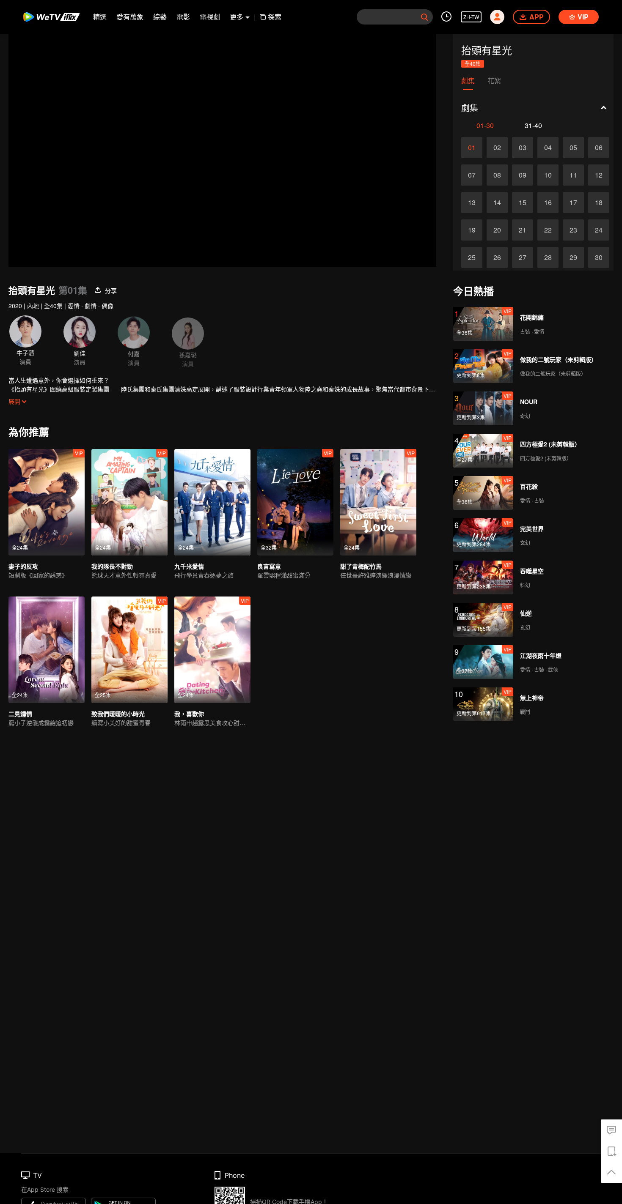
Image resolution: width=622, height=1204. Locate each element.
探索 (274, 17)
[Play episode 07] (471, 175)
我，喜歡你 (189, 713)
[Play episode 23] (573, 230)
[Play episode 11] (573, 175)
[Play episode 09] (522, 175)
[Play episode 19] (471, 230)
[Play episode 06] (598, 147)
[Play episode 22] (548, 230)
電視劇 (210, 17)
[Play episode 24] (598, 230)
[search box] (424, 17)
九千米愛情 (189, 566)
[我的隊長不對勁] (129, 502)
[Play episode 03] (522, 147)
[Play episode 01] (471, 147)
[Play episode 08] (497, 175)
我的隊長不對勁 (112, 566)
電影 (183, 17)
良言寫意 (269, 566)
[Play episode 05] (573, 147)
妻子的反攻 (23, 566)
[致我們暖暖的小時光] (129, 650)
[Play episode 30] (598, 257)
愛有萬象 (129, 17)
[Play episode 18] (598, 202)
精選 (100, 17)
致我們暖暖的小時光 (118, 713)
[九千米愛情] (212, 502)
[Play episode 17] (573, 202)
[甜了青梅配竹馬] (378, 502)
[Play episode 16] (548, 202)
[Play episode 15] (522, 202)
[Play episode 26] (497, 257)
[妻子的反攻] (46, 502)
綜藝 (160, 17)
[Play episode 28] (548, 257)
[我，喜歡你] (212, 650)
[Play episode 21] (522, 230)
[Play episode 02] (497, 147)
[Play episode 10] (548, 175)
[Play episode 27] (522, 257)
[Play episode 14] (497, 202)
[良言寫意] (295, 502)
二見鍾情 (20, 713)
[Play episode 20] (497, 230)
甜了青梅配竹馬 (361, 566)
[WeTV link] (51, 17)
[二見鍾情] (46, 650)
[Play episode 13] (471, 202)
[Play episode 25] (471, 257)
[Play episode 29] (573, 257)
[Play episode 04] (548, 147)
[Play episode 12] (598, 175)
